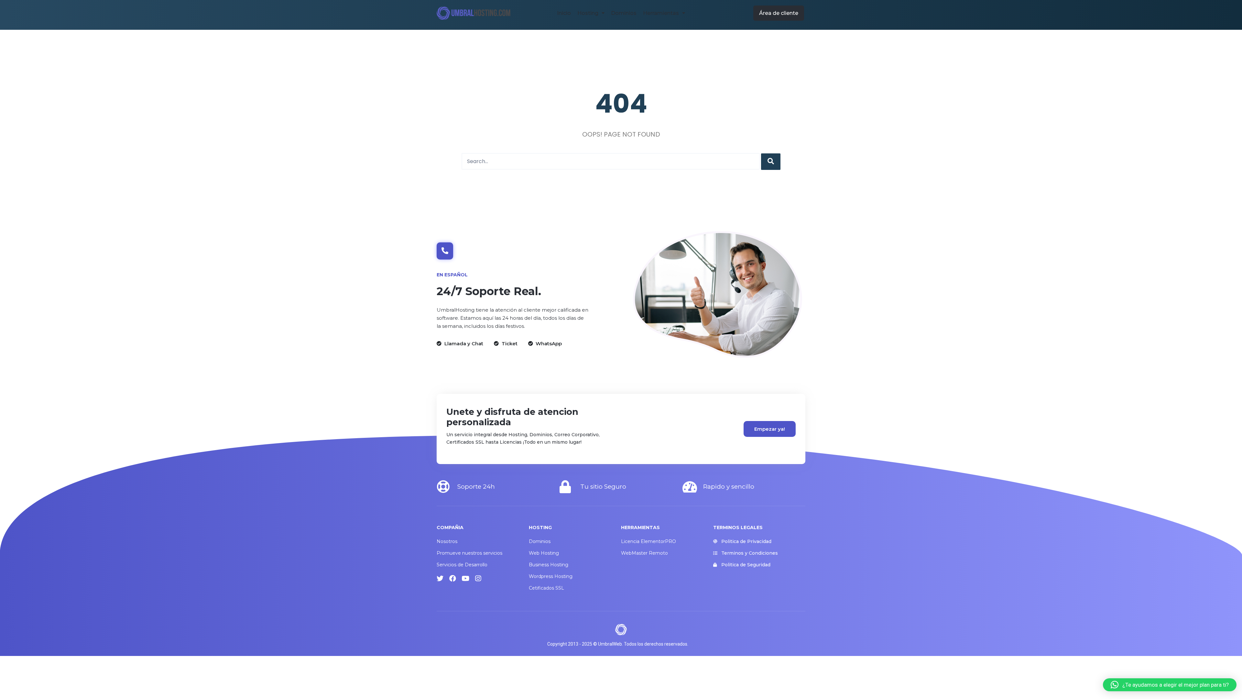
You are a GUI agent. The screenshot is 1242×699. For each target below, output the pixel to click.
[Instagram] (477, 578)
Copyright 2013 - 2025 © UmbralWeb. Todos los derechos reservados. (617, 644)
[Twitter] (440, 578)
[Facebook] (452, 578)
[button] (778, 13)
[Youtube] (465, 578)
